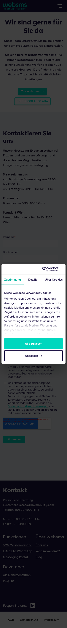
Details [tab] (32, 279)
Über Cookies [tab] (54, 279)
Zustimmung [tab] (12, 279)
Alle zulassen (33, 343)
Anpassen (31, 355)
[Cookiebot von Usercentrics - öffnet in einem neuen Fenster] (47, 269)
